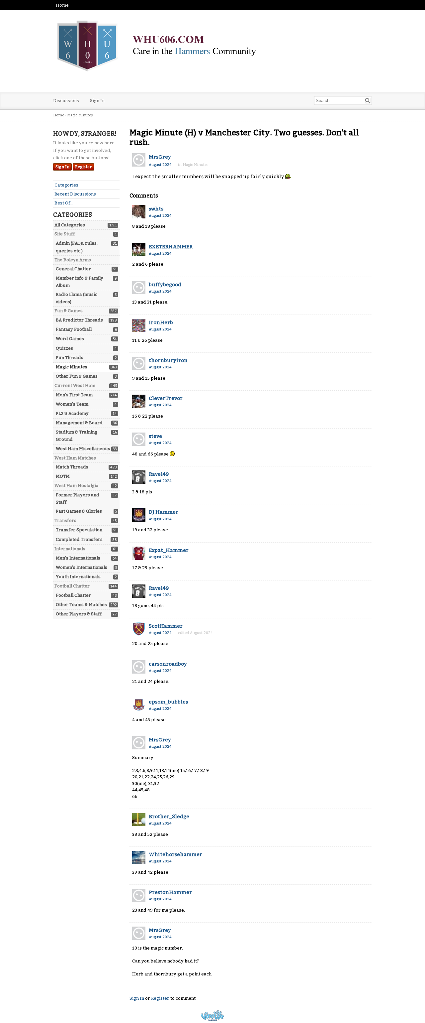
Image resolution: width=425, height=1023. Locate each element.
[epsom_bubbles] (138, 704)
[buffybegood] (138, 287)
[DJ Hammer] (138, 515)
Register (83, 167)
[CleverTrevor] (138, 401)
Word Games (70, 338)
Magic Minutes (71, 366)
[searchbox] (343, 100)
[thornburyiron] (138, 363)
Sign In (97, 100)
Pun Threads (69, 357)
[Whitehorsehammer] (138, 857)
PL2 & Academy (72, 413)
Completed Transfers (79, 539)
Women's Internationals (81, 567)
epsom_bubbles (168, 702)
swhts (156, 209)
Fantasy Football (74, 329)
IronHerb (161, 322)
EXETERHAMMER (171, 247)
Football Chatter (73, 595)
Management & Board (79, 422)
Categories (66, 185)
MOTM (63, 476)
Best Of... (63, 202)
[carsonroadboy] (138, 667)
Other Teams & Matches (81, 604)
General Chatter (73, 268)
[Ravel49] (138, 477)
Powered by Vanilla (212, 1015)
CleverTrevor (166, 398)
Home (62, 5)
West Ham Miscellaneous (83, 448)
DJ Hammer (163, 512)
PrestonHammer (170, 892)
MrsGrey (160, 157)
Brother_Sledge (169, 817)
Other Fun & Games (77, 376)
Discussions (66, 100)
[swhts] (138, 211)
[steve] (138, 439)
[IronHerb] (138, 325)
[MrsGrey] (138, 160)
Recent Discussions (75, 194)
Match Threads (72, 466)
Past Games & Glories (79, 511)
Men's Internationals (78, 558)
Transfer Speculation (79, 529)
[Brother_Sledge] (138, 819)
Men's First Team (74, 394)
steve (155, 436)
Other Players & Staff (79, 613)
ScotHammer (166, 626)
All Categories (69, 224)
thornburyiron (168, 360)
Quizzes (64, 348)
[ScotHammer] (138, 629)
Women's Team (72, 404)
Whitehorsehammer (175, 854)
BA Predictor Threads (79, 320)
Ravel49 (159, 474)
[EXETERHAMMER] (138, 249)
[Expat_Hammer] (138, 553)
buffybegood (165, 285)
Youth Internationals (78, 576)
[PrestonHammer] (138, 895)
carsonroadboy (168, 664)
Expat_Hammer (169, 550)
